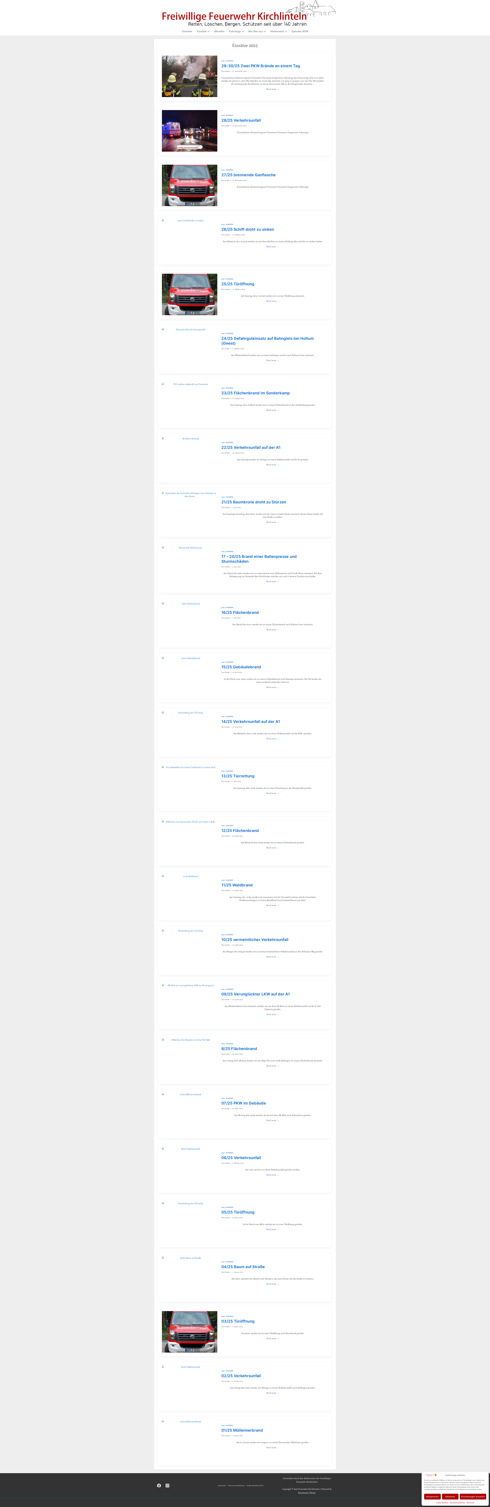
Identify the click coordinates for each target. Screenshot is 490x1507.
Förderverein (277, 31)
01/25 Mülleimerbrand (242, 1430)
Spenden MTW (300, 31)
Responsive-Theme (307, 1492)
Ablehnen (450, 1496)
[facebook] (159, 1485)
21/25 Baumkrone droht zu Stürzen (253, 502)
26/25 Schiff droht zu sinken (247, 229)
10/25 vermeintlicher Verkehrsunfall (255, 939)
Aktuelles (219, 31)
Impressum (470, 1502)
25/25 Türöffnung (237, 284)
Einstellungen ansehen (473, 1496)
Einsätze (201, 31)
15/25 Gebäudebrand (241, 667)
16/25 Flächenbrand (240, 612)
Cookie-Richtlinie (442, 1502)
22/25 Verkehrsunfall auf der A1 (250, 447)
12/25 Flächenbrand (240, 830)
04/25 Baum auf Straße (243, 1266)
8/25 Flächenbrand (239, 1048)
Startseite (187, 31)
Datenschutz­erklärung (457, 1502)
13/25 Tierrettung (237, 776)
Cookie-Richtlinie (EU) (254, 1485)
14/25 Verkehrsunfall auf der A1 (250, 721)
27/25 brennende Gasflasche (248, 175)
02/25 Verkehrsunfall (241, 1375)
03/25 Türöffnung (238, 1321)
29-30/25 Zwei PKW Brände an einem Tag (260, 66)
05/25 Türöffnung (238, 1212)
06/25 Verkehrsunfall (241, 1157)
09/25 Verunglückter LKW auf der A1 (255, 994)
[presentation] (189, 76)
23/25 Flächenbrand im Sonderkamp (255, 393)
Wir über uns (255, 31)
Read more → (272, 89)
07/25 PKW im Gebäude (243, 1103)
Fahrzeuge (235, 31)
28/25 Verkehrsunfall (241, 120)
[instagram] (167, 1485)
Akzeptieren (432, 1496)
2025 (223, 61)
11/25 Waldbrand (237, 885)
